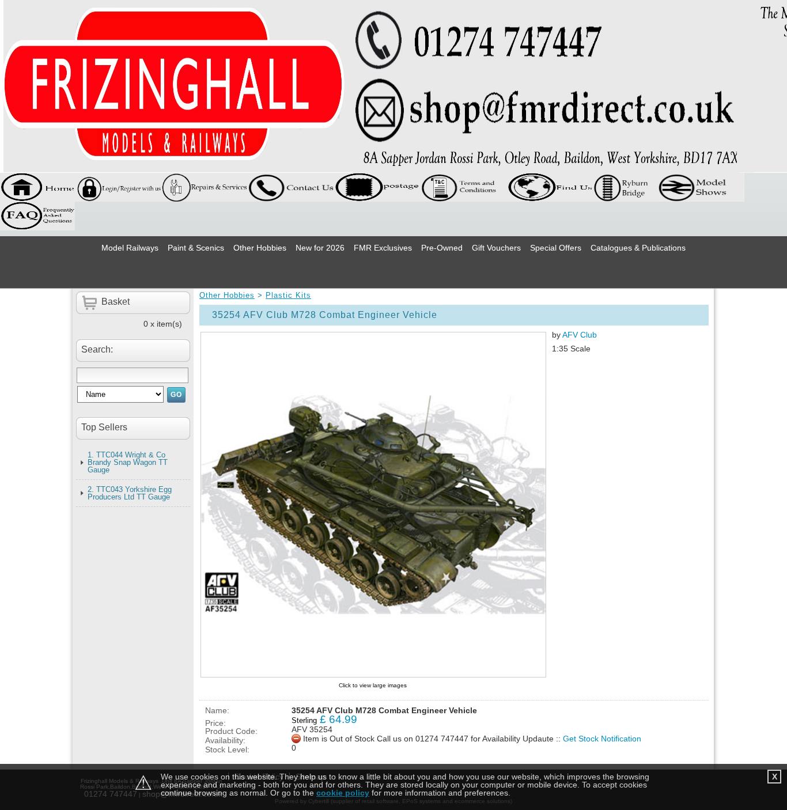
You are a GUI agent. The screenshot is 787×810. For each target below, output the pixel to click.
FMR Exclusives (383, 247)
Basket (115, 301)
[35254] (372, 504)
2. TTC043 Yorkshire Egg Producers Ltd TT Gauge (130, 493)
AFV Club (579, 334)
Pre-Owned (442, 247)
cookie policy (342, 792)
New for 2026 (320, 247)
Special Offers (555, 247)
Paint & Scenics (196, 247)
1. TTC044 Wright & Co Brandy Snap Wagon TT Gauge (128, 462)
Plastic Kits (288, 295)
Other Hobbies (259, 247)
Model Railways (129, 247)
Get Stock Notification (602, 738)
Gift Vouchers (496, 247)
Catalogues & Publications (638, 247)
